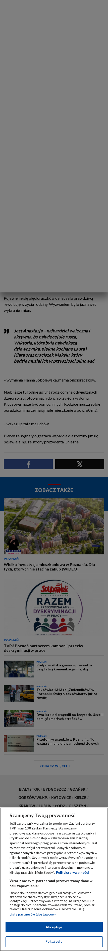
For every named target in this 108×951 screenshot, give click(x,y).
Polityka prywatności (72, 872)
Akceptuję (54, 927)
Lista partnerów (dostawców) (33, 914)
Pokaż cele (53, 941)
